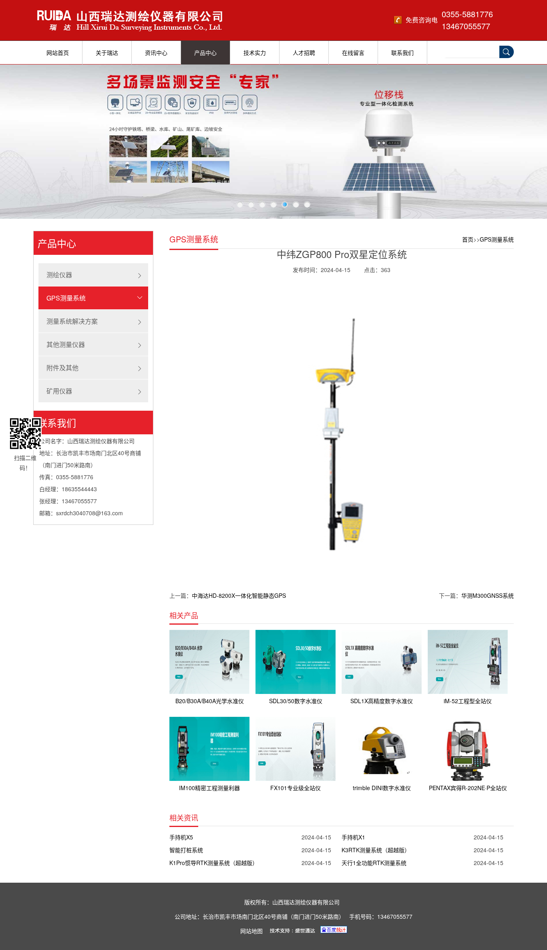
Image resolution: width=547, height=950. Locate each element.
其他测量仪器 (65, 344)
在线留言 (353, 52)
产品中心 (205, 52)
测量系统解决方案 (72, 321)
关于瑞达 (107, 52)
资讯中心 (156, 52)
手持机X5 (181, 837)
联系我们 (402, 52)
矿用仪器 (59, 390)
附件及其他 (62, 367)
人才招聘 (304, 52)
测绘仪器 (59, 274)
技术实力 (254, 52)
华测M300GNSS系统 (487, 595)
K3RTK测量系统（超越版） (376, 850)
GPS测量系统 (66, 298)
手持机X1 (353, 837)
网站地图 (251, 931)
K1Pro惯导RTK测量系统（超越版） (213, 863)
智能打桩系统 (186, 850)
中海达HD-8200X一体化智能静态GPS (239, 595)
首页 (467, 239)
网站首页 (57, 52)
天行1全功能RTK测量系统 (374, 863)
